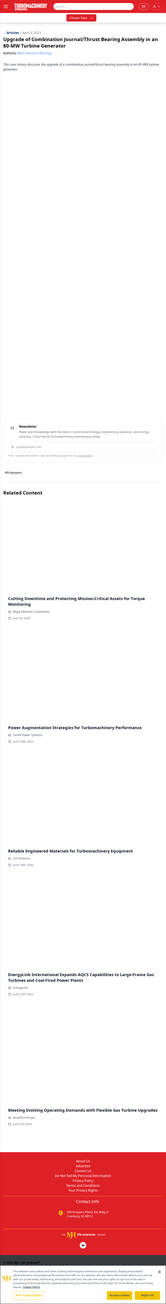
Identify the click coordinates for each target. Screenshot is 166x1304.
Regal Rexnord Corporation (31, 611)
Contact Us (83, 1171)
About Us (83, 1161)
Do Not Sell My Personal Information (83, 1175)
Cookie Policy (31, 1287)
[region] (83, 1284)
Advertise (83, 1166)
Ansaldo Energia (24, 1117)
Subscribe (142, 447)
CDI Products (21, 858)
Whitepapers (13, 472)
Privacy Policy (83, 1180)
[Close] (159, 1271)
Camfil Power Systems (27, 735)
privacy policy (84, 455)
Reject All (147, 1295)
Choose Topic (78, 18)
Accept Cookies (120, 1295)
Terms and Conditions (83, 1185)
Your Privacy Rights (83, 1190)
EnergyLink (20, 988)
